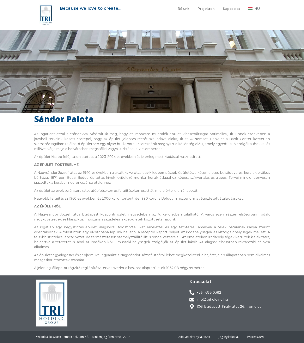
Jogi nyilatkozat (229, 337)
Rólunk (183, 9)
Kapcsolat (231, 9)
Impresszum (255, 337)
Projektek (206, 9)
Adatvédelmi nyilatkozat (194, 337)
